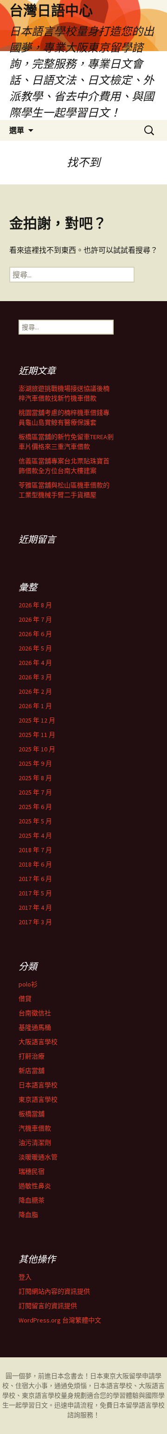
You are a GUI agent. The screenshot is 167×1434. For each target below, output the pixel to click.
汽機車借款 (35, 1128)
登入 (25, 1277)
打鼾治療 (32, 1056)
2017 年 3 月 (35, 922)
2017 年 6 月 (35, 879)
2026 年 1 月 (35, 706)
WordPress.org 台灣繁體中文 (60, 1320)
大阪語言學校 (38, 1042)
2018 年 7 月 (35, 850)
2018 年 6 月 (35, 864)
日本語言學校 (38, 1085)
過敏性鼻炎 (35, 1186)
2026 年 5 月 (35, 648)
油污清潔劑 (35, 1142)
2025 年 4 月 (35, 835)
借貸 (25, 998)
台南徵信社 (35, 1013)
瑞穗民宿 (32, 1171)
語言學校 (152, 1405)
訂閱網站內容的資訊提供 (54, 1291)
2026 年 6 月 (35, 634)
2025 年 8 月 (35, 778)
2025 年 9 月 (35, 763)
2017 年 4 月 (35, 907)
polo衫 (28, 984)
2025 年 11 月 (37, 734)
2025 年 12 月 (37, 720)
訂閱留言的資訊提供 (48, 1306)
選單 (16, 130)
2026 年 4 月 (35, 662)
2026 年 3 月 (35, 677)
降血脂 (28, 1214)
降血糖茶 (32, 1200)
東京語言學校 (38, 1099)
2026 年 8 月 (35, 605)
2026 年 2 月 (35, 691)
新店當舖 (32, 1070)
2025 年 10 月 (37, 749)
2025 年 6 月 (35, 807)
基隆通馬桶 (35, 1027)
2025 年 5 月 (35, 821)
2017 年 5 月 (35, 893)
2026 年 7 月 (35, 619)
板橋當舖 (32, 1114)
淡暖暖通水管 (38, 1157)
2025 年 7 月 (35, 792)
